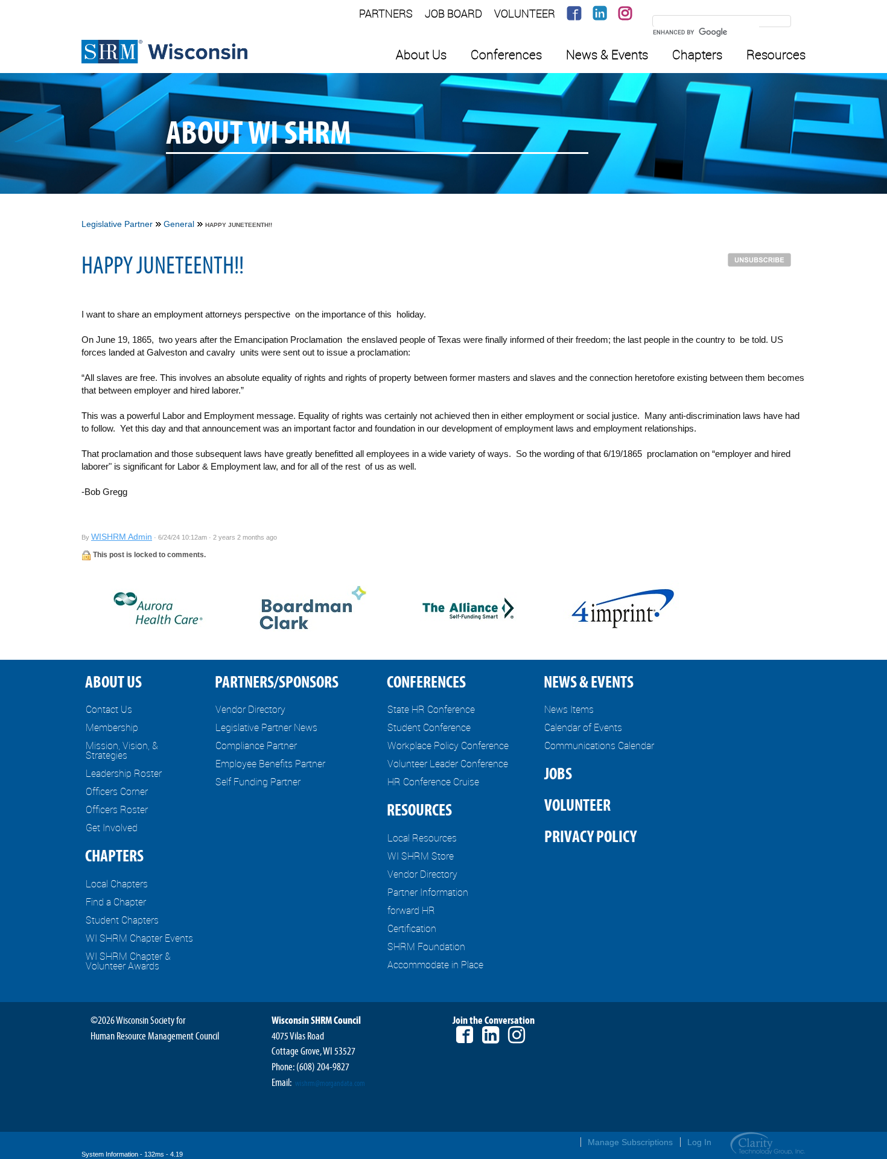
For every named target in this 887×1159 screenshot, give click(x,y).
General (179, 224)
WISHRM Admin (121, 536)
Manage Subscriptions (630, 1142)
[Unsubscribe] (762, 259)
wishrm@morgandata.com (330, 1083)
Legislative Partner (117, 224)
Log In (699, 1142)
